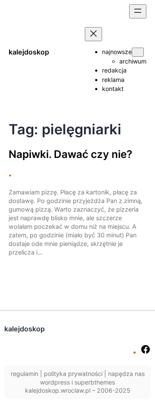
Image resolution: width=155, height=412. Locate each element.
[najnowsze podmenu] (138, 52)
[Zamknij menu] (93, 34)
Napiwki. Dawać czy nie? (70, 154)
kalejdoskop (29, 52)
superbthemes (94, 382)
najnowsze (117, 51)
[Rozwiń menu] (137, 11)
